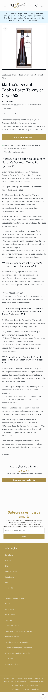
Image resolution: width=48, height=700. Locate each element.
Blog (6, 582)
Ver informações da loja (14, 152)
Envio (16, 104)
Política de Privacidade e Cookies (18, 631)
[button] (5, 5)
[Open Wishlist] (36, 5)
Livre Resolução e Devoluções (17, 642)
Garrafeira (9, 555)
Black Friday (10, 615)
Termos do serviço (18, 685)
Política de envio (32, 685)
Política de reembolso (18, 681)
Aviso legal (35, 689)
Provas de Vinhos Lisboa (14, 598)
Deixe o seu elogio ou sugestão (17, 653)
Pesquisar (8, 620)
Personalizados (11, 571)
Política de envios (12, 637)
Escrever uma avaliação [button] (24, 480)
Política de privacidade (36, 681)
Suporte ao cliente (12, 664)
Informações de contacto (20, 689)
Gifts (7, 566)
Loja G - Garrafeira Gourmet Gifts (21, 678)
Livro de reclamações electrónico (18, 648)
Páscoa (7, 604)
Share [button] (6, 455)
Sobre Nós (9, 588)
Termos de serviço (12, 626)
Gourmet (8, 560)
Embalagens (9, 577)
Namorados (9, 609)
